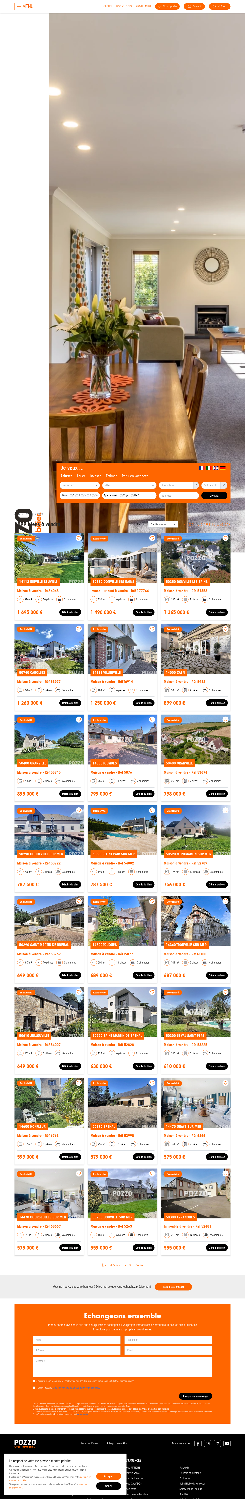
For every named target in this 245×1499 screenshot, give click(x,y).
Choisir (108, 1486)
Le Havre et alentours (190, 1473)
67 (226, 524)
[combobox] (80, 485)
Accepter (108, 1476)
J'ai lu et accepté (68, 1387)
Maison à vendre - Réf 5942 (184, 681)
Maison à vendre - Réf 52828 (112, 1045)
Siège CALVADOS (133, 1483)
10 (213, 524)
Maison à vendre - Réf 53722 (39, 863)
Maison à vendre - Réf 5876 (111, 772)
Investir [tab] (95, 476)
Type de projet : (111, 495)
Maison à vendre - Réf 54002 (112, 863)
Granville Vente (132, 1473)
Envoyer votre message (195, 1396)
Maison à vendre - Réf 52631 (112, 1226)
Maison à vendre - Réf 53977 (39, 681)
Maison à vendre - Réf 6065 (38, 591)
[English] (216, 468)
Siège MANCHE (132, 1467)
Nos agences (124, 6)
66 (221, 524)
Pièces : (65, 495)
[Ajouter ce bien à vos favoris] (79, 538)
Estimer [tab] (111, 476)
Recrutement (143, 6)
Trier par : (141, 524)
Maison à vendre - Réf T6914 (111, 681)
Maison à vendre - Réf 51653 (185, 591)
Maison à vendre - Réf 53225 (185, 1045)
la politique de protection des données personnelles (76, 1387)
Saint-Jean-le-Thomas (191, 1489)
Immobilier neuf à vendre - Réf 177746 (119, 591)
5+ (96, 495)
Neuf (136, 495)
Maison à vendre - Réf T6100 (185, 954)
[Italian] (209, 468)
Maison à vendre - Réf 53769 (39, 954)
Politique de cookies (117, 1443)
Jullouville (185, 1467)
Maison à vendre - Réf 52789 (185, 863)
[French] (202, 468)
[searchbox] (80, 486)
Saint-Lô (184, 1494)
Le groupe (106, 6)
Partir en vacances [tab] (135, 476)
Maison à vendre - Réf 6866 (184, 1135)
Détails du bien (70, 612)
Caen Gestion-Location (136, 1494)
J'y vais (214, 496)
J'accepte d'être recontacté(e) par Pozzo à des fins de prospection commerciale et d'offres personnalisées (85, 1381)
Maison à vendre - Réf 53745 (39, 772)
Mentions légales (90, 1443)
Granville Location (133, 1478)
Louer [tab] (81, 476)
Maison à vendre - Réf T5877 (111, 954)
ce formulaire (82, 1414)
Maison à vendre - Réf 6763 (38, 1135)
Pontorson (185, 1478)
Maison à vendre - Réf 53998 (112, 1135)
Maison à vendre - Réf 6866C (39, 1226)
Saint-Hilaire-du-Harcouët (192, 1483)
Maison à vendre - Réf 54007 (39, 1045)
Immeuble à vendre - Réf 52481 (187, 1226)
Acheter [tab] (66, 476)
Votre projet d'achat (173, 1286)
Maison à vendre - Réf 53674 (185, 772)
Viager (126, 495)
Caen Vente (130, 1489)
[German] (223, 468)
